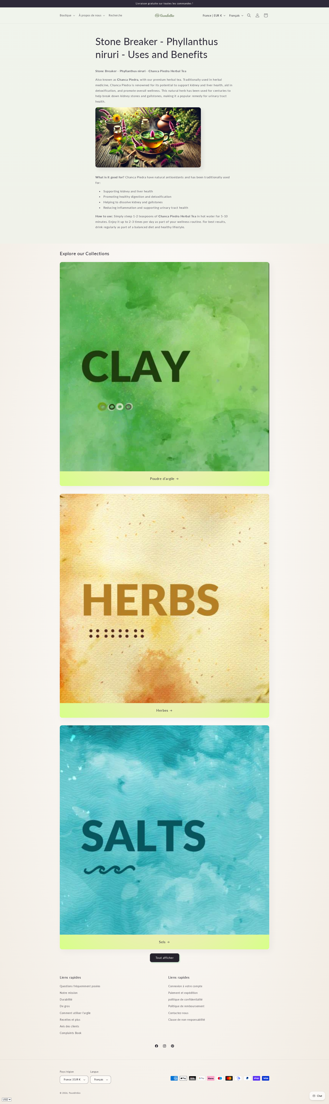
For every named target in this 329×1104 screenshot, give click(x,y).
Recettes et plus (70, 1019)
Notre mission (69, 992)
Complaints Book (70, 1033)
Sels (162, 942)
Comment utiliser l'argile (75, 1013)
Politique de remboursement (186, 1006)
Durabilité (66, 999)
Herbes (162, 710)
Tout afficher (165, 957)
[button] (67, 15)
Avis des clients (69, 1026)
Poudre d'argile (162, 478)
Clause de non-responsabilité (186, 1019)
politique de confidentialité (185, 999)
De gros (65, 1006)
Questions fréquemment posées (80, 986)
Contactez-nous (178, 1013)
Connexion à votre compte (185, 986)
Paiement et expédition (183, 992)
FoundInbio (75, 1093)
